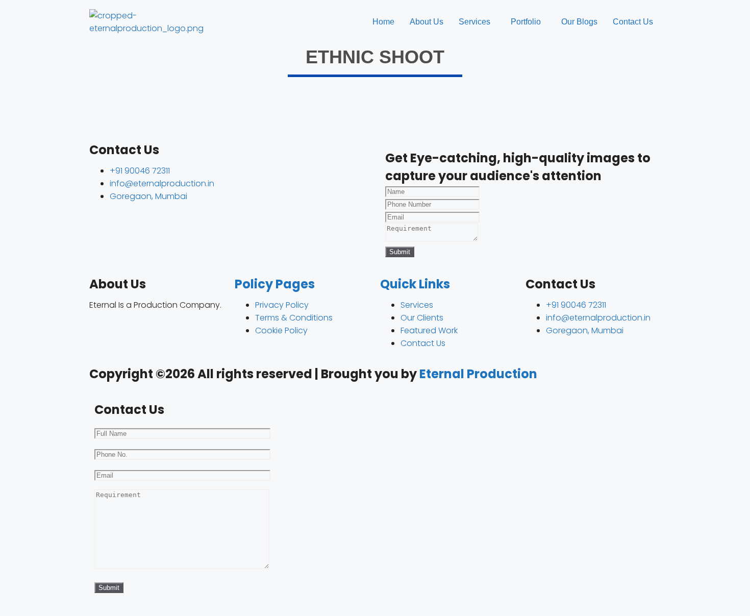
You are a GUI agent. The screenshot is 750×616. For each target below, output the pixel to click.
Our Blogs (579, 21)
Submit (399, 252)
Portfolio (526, 21)
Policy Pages (275, 284)
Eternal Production (478, 373)
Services (474, 21)
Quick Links (415, 284)
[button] (477, 22)
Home (383, 21)
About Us (426, 21)
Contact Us (633, 21)
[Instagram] (102, 332)
